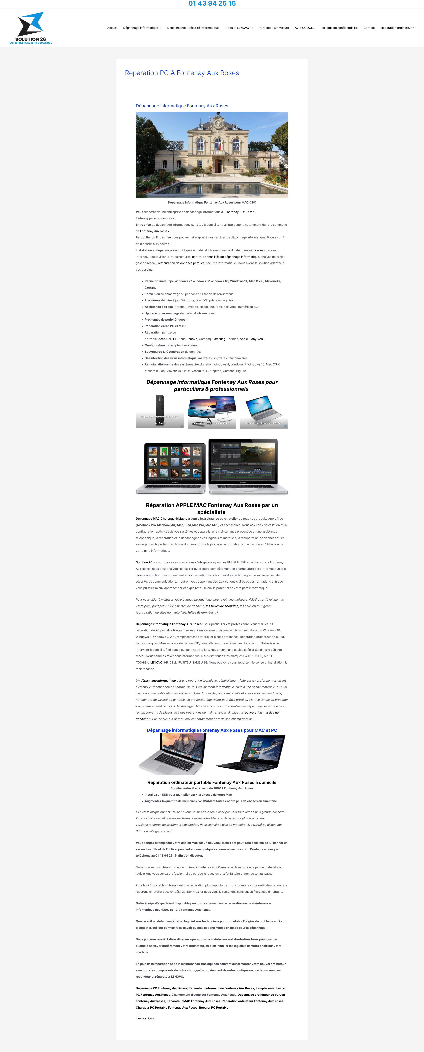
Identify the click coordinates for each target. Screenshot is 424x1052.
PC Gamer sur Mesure (274, 27)
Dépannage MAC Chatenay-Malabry (161, 518)
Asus (182, 339)
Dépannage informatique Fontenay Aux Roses (182, 105)
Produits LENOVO (237, 27)
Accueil (112, 27)
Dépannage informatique (140, 27)
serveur (260, 250)
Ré (150, 782)
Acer (161, 339)
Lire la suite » (145, 1019)
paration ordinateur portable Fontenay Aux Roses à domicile (214, 782)
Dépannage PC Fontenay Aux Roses (161, 988)
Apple (244, 339)
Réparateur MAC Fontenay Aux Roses (193, 1001)
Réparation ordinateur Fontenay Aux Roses (252, 1001)
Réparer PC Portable (213, 1007)
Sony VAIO (256, 339)
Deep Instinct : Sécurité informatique (193, 27)
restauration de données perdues (181, 263)
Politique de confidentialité (339, 27)
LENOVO (156, 662)
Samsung (218, 339)
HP (175, 339)
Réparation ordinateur (396, 27)
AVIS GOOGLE (305, 27)
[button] (159, 28)
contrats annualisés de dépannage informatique (225, 256)
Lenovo (192, 339)
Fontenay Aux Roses (239, 212)
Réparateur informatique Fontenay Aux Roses (221, 988)
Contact (369, 27)
